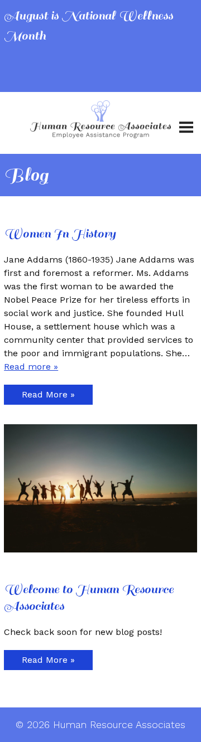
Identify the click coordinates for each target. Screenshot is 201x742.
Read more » (31, 366)
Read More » (48, 394)
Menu (186, 123)
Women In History (60, 233)
